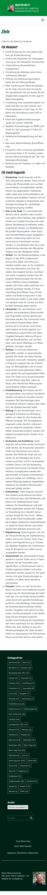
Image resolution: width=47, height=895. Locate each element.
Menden (27, 729)
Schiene (32, 760)
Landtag (14, 719)
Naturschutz (14, 740)
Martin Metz (22, 5)
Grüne (13, 693)
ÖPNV (24, 791)
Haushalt (14, 698)
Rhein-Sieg (29, 745)
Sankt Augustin (17, 760)
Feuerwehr (26, 678)
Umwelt (13, 786)
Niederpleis (28, 740)
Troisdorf (32, 781)
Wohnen (13, 791)
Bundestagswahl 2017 (19, 673)
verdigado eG (17, 878)
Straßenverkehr (16, 781)
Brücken (26, 667)
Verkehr (25, 786)
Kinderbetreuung (16, 704)
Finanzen (14, 683)
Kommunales (30, 709)
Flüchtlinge (28, 683)
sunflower (21, 876)
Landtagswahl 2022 (18, 724)
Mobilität (13, 734)
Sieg (12, 771)
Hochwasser (27, 698)
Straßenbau (15, 776)
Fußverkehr (14, 688)
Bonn (26, 662)
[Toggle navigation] (42, 20)
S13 (25, 755)
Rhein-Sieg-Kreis (17, 750)
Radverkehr (15, 745)
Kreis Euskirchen (17, 714)
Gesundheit (28, 688)
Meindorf (14, 729)
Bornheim (14, 667)
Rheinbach (14, 755)
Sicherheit (25, 765)
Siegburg (23, 771)
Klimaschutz (15, 709)
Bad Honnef (14, 662)
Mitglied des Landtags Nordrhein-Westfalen (27, 10)
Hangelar (24, 693)
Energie (13, 678)
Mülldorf (25, 734)
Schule (13, 765)
